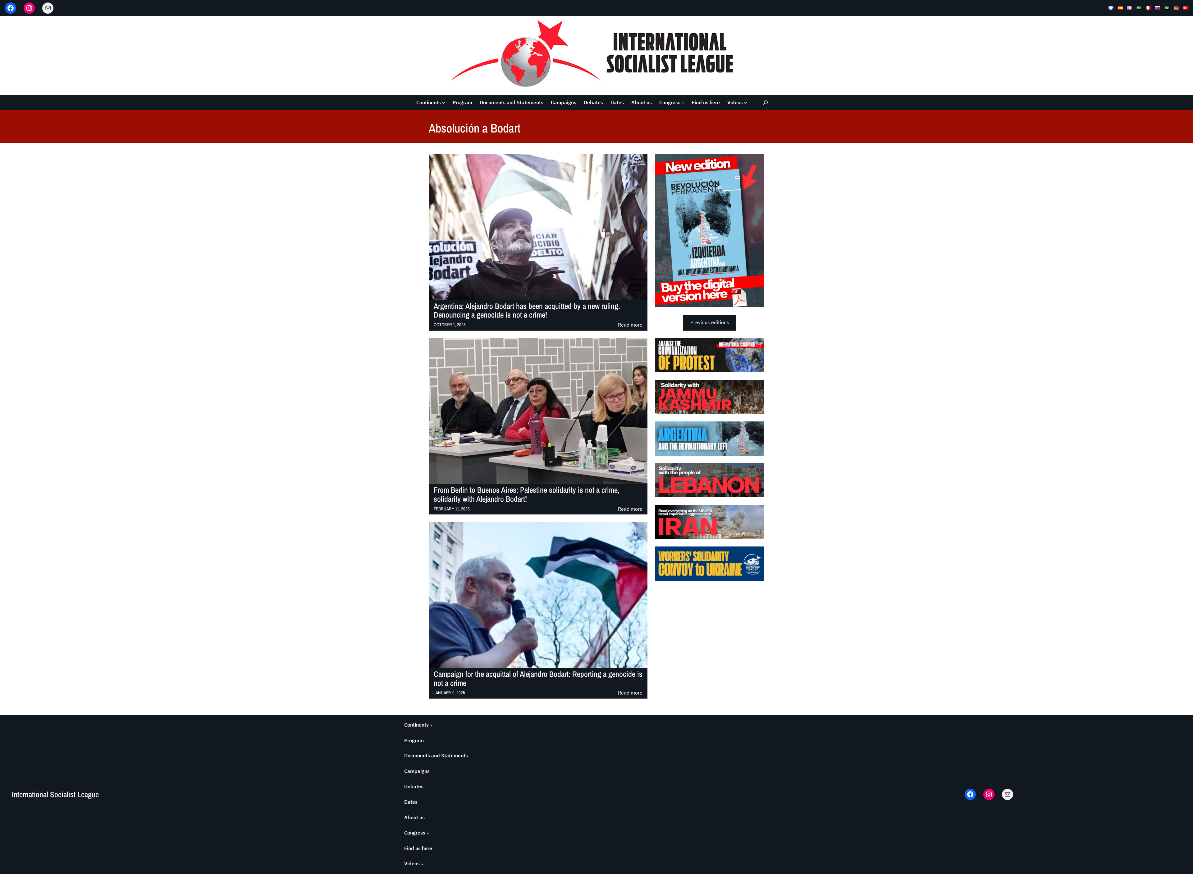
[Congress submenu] (683, 102)
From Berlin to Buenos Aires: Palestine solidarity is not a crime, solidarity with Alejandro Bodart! (526, 495)
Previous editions (709, 322)
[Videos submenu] (745, 102)
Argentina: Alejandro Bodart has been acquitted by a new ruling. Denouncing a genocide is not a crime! (527, 311)
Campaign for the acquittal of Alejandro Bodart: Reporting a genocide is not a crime (538, 679)
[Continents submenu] (443, 102)
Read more (630, 325)
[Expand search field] (766, 102)
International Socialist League (55, 794)
